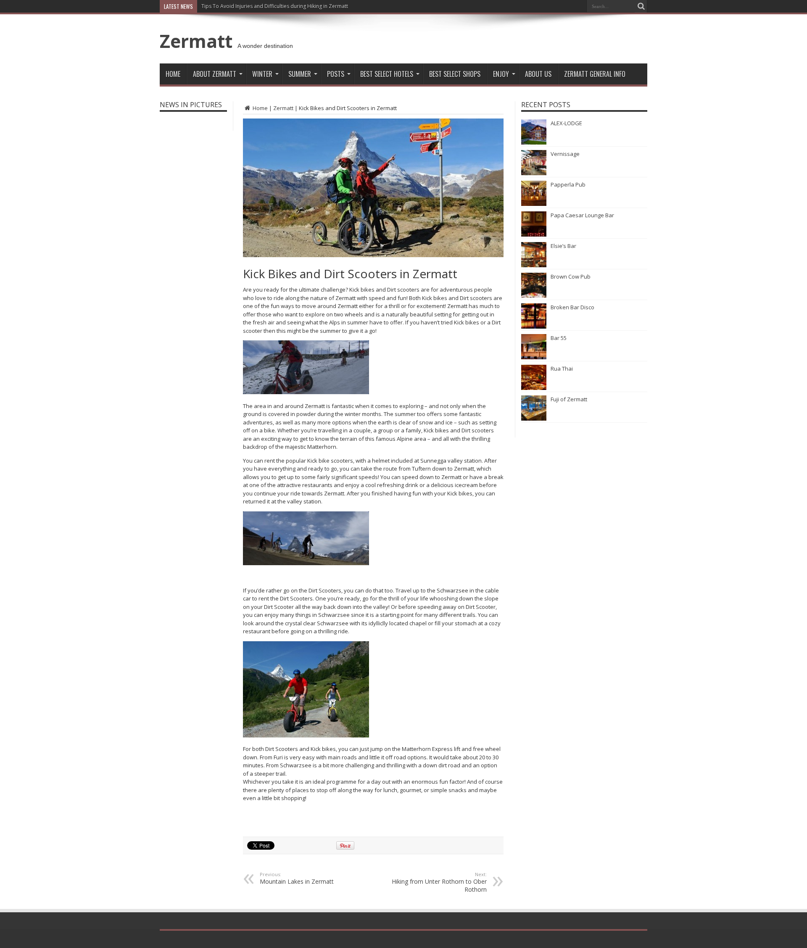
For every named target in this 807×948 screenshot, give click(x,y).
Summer (299, 74)
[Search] (641, 6)
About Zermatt (214, 74)
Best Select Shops (454, 74)
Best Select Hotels (386, 74)
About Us (538, 74)
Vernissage (565, 154)
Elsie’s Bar (563, 246)
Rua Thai (562, 368)
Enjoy (501, 74)
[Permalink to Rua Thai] (533, 388)
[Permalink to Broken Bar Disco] (533, 326)
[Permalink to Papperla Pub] (533, 204)
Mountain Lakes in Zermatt (297, 878)
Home (173, 74)
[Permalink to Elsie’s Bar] (533, 265)
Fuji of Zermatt (569, 399)
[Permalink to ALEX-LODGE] (533, 142)
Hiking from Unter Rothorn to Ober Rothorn (439, 882)
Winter (262, 74)
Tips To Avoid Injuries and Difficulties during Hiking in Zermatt (274, 6)
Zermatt (196, 41)
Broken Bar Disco (572, 307)
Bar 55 (559, 338)
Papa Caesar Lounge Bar (582, 215)
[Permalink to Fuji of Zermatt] (533, 418)
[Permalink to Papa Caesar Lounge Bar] (533, 234)
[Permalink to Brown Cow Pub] (533, 296)
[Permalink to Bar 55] (533, 357)
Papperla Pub (568, 184)
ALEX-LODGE (566, 123)
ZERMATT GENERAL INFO (594, 74)
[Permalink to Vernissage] (533, 173)
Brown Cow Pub (571, 276)
